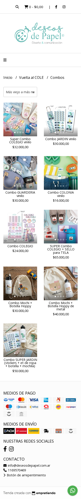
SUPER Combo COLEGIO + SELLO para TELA (60, 249)
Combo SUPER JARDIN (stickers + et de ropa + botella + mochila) (20, 363)
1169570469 (16, 470)
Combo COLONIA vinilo (61, 194)
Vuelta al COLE (32, 77)
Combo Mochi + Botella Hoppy (20, 304)
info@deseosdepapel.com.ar (28, 465)
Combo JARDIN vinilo (60, 139)
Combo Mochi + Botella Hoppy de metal (61, 306)
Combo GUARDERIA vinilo (20, 194)
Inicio (8, 77)
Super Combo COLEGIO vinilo (20, 140)
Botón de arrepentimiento (26, 475)
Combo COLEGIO (20, 246)
